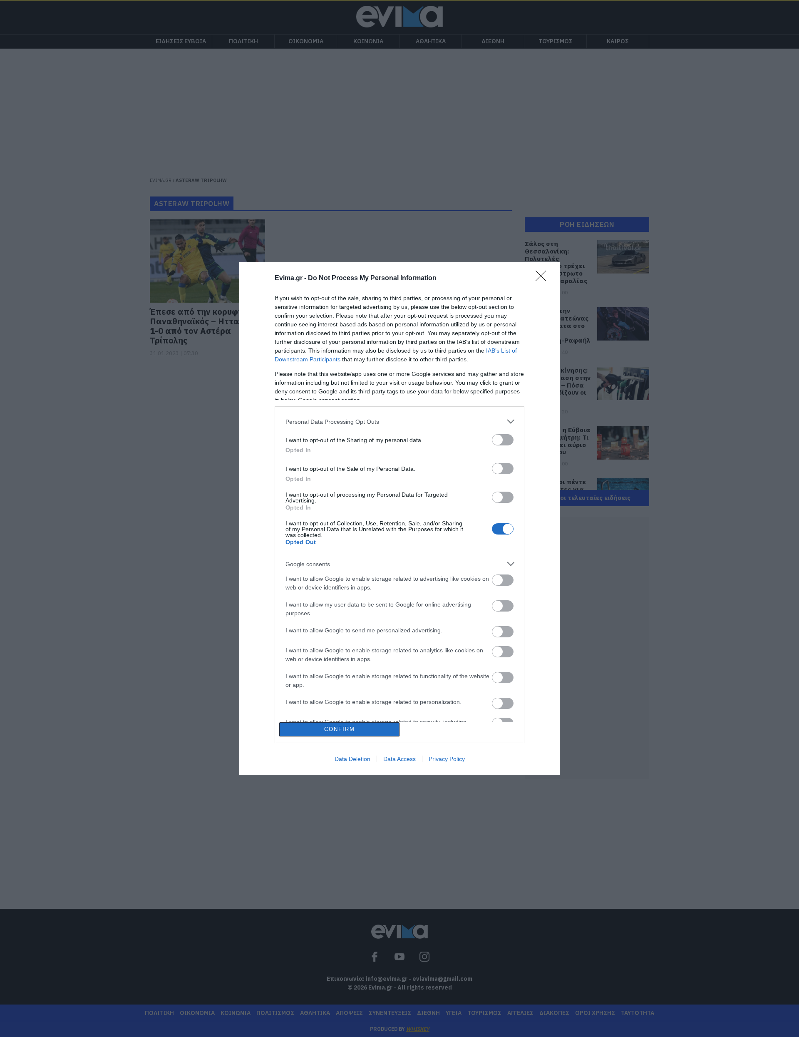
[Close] (543, 278)
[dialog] (399, 518)
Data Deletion (352, 759)
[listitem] (399, 421)
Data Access (399, 759)
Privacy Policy (447, 759)
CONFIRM (339, 729)
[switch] (503, 439)
